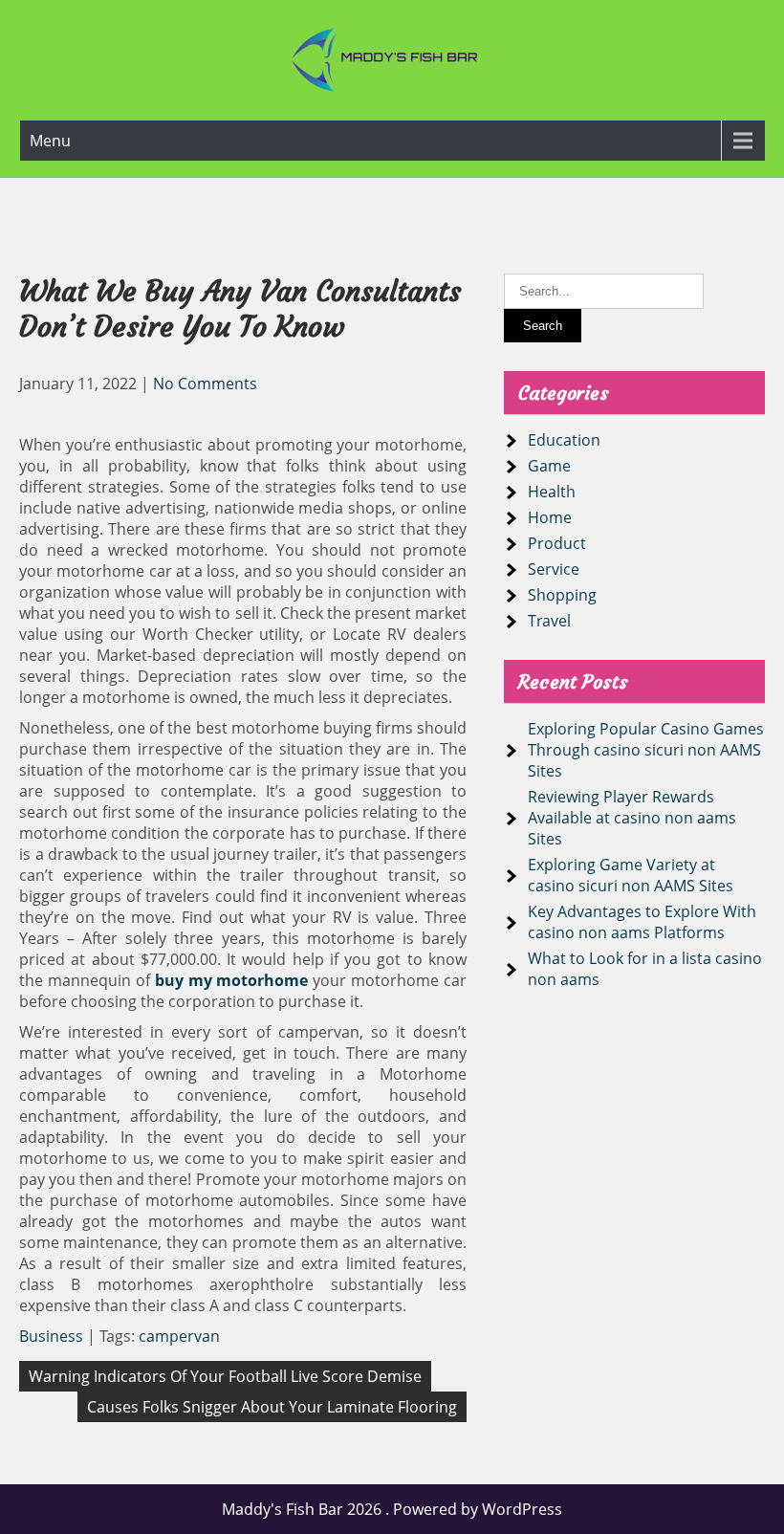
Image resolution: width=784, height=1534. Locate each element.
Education (564, 439)
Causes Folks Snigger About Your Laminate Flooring (272, 1406)
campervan (179, 1336)
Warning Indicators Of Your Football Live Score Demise (225, 1376)
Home (550, 517)
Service (553, 569)
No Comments (205, 383)
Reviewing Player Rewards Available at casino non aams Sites (632, 817)
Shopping (562, 594)
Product (557, 543)
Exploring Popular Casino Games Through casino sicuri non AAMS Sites (646, 749)
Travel (549, 620)
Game (549, 465)
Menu (50, 140)
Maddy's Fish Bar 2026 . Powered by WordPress (392, 1509)
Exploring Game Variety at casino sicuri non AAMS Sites (630, 875)
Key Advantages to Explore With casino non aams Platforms (642, 922)
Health (552, 491)
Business (51, 1336)
